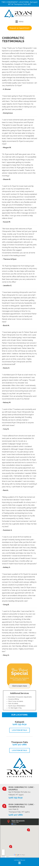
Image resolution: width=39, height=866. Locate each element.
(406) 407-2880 (19, 744)
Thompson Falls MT (22, 4)
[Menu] (19, 863)
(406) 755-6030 (19, 724)
